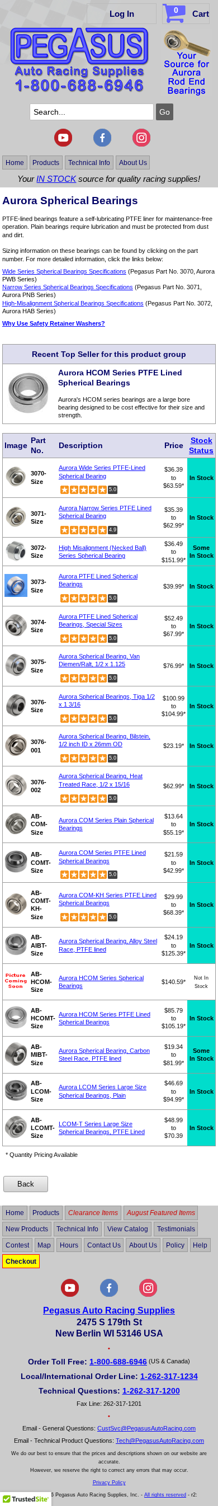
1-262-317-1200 (151, 1390)
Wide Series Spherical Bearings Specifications (64, 271)
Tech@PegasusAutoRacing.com (160, 1440)
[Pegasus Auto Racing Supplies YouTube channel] (63, 144)
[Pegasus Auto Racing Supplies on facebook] (102, 144)
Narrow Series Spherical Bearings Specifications (67, 287)
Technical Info (89, 162)
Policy (175, 1245)
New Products (27, 1229)
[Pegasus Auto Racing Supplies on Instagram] (141, 144)
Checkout (21, 1261)
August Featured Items (161, 1213)
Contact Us (104, 1245)
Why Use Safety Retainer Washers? (53, 323)
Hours (69, 1245)
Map (44, 1245)
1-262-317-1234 (169, 1376)
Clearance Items (93, 1213)
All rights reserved (165, 1495)
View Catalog (127, 1229)
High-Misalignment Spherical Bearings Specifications (73, 303)
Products (45, 162)
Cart (191, 12)
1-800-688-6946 (118, 1361)
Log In (122, 13)
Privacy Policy (109, 1482)
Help (200, 1245)
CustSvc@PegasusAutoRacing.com (146, 1428)
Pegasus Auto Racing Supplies (109, 1310)
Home (15, 162)
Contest (17, 1245)
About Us (133, 162)
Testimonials (176, 1229)
